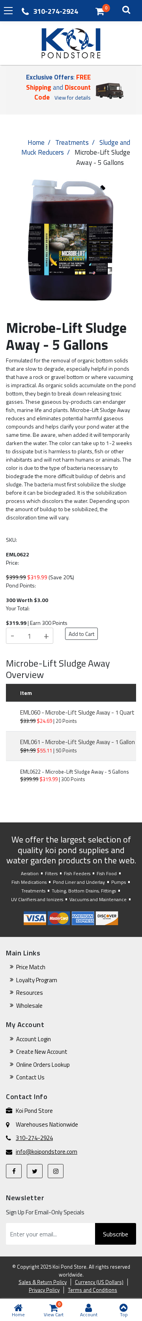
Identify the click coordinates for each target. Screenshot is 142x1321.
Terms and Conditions (92, 1289)
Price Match (30, 967)
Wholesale (29, 1005)
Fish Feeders (77, 873)
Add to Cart (81, 634)
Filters (51, 873)
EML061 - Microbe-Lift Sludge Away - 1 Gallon (77, 741)
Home (36, 142)
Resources (29, 992)
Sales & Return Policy (43, 1282)
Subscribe (115, 1234)
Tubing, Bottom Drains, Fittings (84, 890)
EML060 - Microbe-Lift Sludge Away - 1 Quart (77, 712)
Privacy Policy (44, 1289)
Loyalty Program (36, 980)
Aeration (30, 873)
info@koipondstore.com (46, 1151)
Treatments (72, 142)
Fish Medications (29, 882)
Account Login (33, 1039)
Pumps (118, 882)
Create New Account (41, 1051)
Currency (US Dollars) (99, 1282)
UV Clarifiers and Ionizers (37, 899)
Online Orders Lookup (43, 1064)
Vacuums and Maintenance (98, 899)
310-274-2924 (55, 11)
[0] (99, 11)
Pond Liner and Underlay (79, 882)
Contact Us (30, 1077)
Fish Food (107, 873)
